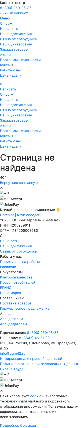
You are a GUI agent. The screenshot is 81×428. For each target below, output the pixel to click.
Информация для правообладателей (31, 358)
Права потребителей (17, 282)
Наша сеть (9, 28)
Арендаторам (11, 319)
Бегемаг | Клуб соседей (20, 215)
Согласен (28, 425)
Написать (8, 89)
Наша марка (10, 293)
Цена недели (11, 75)
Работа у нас (11, 70)
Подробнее (9, 425)
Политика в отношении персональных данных (39, 364)
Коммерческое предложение (24, 308)
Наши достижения (16, 34)
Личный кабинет (14, 13)
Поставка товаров (16, 303)
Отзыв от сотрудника (18, 39)
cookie (35, 396)
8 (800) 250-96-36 (16, 8)
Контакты (8, 65)
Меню (5, 18)
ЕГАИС (5, 287)
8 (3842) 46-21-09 (34, 338)
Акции (5, 54)
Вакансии (8, 267)
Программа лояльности (20, 60)
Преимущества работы (20, 261)
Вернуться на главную (19, 182)
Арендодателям (13, 324)
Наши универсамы (16, 44)
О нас (5, 23)
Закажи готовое (14, 49)
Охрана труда (12, 369)
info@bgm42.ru (12, 353)
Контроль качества (16, 277)
